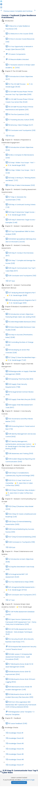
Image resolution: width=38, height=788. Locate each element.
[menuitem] (1, 5)
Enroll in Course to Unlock (19, 782)
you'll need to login (28, 780)
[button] (1, 2)
